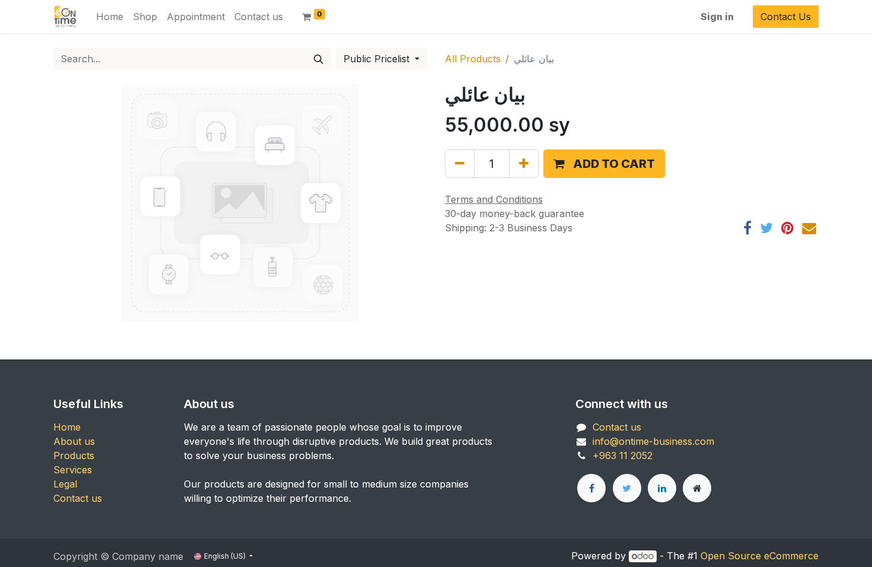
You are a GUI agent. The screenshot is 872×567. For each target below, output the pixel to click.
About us (74, 441)
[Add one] (524, 163)
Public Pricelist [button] (377, 59)
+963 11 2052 (623, 455)
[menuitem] (109, 16)
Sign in (717, 17)
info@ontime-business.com (653, 441)
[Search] (318, 58)
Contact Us (785, 17)
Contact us (77, 498)
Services (72, 470)
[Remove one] (460, 163)
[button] (604, 163)
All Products (473, 59)
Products (73, 455)
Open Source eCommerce (760, 556)
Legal (65, 484)
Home (67, 427)
